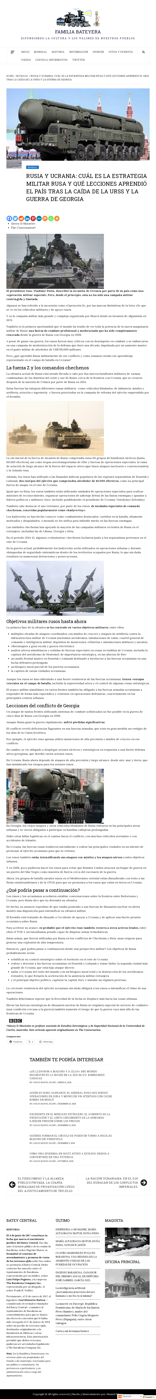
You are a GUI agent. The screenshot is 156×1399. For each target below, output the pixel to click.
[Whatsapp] (51, 218)
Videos (26, 59)
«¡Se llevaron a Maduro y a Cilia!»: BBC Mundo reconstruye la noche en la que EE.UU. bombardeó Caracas (67, 1075)
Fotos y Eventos (121, 51)
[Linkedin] (27, 218)
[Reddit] (21, 218)
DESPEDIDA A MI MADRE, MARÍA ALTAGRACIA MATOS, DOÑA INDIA (77, 1231)
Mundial (40, 51)
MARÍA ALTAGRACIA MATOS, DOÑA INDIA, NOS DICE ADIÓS (78, 1243)
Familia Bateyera (78, 32)
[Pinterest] (33, 218)
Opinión (98, 51)
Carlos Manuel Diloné (44, 1082)
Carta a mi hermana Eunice (72, 1331)
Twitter (78, 59)
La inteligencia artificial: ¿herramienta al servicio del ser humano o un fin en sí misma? (75, 1292)
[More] (57, 218)
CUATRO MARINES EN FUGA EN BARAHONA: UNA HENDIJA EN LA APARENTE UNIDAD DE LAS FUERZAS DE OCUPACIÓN (76, 1258)
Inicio (25, 51)
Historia (58, 51)
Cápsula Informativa (51, 59)
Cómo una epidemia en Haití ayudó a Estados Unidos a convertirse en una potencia (70, 1155)
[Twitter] (15, 218)
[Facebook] (9, 218)
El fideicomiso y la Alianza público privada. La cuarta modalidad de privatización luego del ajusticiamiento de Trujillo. (46, 1185)
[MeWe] (39, 218)
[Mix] (45, 218)
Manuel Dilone (115, 1394)
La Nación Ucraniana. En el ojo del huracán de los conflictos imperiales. (112, 1183)
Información (78, 51)
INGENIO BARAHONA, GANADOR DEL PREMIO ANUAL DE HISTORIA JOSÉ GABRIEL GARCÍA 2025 (77, 1276)
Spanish (126, 1396)
